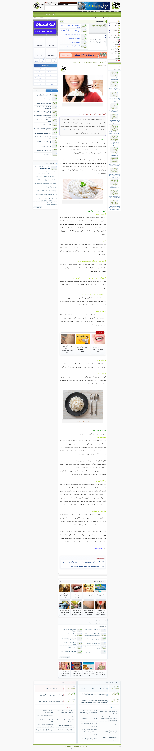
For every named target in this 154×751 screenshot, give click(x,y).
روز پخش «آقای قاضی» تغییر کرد (66, 715)
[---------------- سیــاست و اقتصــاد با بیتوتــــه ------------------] (112, 682)
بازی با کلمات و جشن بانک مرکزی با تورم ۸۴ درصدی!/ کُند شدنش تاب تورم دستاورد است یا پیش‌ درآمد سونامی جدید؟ (94, 701)
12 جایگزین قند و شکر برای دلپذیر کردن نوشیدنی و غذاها (43, 107)
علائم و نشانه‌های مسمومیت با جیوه (92, 652)
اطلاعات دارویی (39, 68)
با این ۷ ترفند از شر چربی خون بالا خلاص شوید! (114, 154)
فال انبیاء (39, 45)
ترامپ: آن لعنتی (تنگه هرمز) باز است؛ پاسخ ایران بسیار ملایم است (109, 731)
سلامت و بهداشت (116, 17)
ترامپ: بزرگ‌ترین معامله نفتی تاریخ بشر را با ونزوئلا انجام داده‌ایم (94, 695)
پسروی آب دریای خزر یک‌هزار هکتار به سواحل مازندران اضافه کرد (89, 739)
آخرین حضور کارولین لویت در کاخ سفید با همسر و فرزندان (94, 688)
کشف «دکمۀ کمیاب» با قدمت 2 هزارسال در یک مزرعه (65, 720)
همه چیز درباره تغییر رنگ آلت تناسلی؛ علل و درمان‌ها (114, 186)
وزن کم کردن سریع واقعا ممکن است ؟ (43, 150)
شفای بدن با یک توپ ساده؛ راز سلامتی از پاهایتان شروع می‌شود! (114, 100)
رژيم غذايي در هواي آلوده (46, 146)
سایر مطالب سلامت (65, 657)
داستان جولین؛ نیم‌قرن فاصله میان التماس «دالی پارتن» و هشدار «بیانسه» (65, 711)
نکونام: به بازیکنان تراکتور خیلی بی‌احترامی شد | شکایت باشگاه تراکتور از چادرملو (44, 729)
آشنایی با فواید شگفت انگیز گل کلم (44, 103)
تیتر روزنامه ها (51, 83)
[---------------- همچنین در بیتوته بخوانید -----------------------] (68, 682)
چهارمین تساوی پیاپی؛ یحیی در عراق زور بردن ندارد (47, 173)
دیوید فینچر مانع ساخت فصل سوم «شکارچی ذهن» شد (46, 711)
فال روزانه (39, 55)
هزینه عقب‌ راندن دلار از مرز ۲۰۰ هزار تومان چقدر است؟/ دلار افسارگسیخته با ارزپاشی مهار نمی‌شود (109, 718)
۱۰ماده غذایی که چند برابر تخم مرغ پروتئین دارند (42, 137)
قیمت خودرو (51, 68)
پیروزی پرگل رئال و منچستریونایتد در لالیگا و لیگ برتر (46, 176)
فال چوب (48, 60)
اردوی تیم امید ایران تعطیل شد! (51, 170)
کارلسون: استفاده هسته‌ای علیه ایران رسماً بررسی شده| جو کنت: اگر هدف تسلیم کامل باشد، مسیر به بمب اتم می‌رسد (89, 732)
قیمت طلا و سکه (51, 71)
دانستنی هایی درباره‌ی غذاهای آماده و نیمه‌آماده (72, 46)
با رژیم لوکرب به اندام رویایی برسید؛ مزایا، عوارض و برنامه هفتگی (42, 116)
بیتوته (65, 129)
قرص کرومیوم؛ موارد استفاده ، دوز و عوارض (68, 634)
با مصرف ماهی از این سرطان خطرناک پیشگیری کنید (92, 630)
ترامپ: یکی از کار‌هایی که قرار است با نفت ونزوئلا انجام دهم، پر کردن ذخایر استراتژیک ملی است (46, 180)
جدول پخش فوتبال (38, 77)
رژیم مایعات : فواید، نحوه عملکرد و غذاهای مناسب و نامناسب (42, 111)
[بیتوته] (38, 9)
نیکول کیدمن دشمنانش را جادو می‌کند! (54, 688)
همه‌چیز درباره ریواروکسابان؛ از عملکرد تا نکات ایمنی (114, 110)
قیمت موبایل (51, 77)
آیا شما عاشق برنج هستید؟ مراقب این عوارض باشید (89, 62)
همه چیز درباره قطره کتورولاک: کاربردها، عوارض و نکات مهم (114, 144)
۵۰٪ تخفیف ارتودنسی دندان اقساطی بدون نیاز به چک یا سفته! (86, 566)
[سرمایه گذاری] (83, 55)
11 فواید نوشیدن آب (47, 99)
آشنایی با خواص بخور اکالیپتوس (93, 643)
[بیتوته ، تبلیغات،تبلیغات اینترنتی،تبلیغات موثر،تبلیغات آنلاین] (61, 6)
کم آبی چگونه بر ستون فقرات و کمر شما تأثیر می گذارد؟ (69, 639)
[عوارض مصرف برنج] (83, 88)
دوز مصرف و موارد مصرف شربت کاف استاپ (92, 647)
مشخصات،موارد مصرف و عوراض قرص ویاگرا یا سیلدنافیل (69, 630)
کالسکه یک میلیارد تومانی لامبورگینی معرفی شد (46, 720)
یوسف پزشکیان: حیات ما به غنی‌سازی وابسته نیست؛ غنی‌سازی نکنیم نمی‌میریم (47, 203)
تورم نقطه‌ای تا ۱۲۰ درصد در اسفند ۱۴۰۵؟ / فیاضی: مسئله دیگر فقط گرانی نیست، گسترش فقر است (46, 199)
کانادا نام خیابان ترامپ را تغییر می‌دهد (109, 724)
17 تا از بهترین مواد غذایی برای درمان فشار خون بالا (70, 26)
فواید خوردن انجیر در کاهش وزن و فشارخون (44, 141)
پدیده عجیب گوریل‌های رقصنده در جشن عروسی (45, 716)
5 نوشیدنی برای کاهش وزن (45, 124)
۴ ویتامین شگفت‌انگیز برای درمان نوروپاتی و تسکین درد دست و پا (114, 122)
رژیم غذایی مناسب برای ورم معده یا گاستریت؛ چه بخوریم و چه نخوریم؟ (44, 94)
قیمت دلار (52, 74)
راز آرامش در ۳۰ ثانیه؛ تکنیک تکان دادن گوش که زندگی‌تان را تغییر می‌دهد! (114, 176)
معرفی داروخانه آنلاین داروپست (69, 647)
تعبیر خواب (36, 60)
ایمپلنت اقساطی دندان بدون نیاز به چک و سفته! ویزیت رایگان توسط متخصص (82, 562)
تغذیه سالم (109, 17)
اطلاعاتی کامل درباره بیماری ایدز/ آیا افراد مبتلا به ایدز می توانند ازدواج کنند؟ (92, 634)
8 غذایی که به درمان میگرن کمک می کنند (43, 133)
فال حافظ (51, 45)
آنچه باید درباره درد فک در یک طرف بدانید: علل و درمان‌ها (114, 197)
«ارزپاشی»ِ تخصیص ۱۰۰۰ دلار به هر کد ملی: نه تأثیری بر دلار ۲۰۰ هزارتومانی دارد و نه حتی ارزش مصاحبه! (88, 712)
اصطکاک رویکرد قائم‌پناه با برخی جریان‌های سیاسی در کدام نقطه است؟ (108, 712)
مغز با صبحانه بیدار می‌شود (46, 154)
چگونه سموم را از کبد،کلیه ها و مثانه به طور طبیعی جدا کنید (42, 129)
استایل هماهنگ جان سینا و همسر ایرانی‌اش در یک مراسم (50, 701)
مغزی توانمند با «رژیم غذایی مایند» (93, 638)
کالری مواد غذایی (38, 74)
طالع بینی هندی (54, 60)
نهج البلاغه (40, 80)
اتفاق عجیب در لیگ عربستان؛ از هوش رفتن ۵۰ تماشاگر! (45, 725)
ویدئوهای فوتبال (39, 71)
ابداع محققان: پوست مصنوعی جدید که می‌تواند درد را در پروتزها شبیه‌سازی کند (46, 186)
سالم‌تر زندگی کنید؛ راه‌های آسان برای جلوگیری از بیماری (114, 89)
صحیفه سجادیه (39, 83)
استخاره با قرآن (51, 55)
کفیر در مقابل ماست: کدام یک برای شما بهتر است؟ (43, 120)
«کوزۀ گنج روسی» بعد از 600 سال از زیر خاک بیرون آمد (46, 183)
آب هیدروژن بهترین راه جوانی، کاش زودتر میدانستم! (71, 30)
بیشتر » (61, 21)
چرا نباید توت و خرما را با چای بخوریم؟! (71, 34)
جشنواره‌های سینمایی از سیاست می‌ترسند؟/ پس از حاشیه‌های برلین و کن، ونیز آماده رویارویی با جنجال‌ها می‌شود (45, 191)
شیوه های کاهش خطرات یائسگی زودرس (69, 643)
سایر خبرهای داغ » (37, 207)
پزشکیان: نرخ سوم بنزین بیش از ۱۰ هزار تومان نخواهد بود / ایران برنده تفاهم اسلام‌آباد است (89, 725)
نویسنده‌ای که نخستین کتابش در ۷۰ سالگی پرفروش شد (50, 695)
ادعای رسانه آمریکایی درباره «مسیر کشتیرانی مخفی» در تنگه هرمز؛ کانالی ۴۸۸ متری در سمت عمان (108, 739)
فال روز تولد (42, 60)
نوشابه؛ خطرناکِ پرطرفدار (74, 38)
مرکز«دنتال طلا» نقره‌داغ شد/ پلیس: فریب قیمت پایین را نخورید (46, 195)
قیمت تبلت (52, 80)
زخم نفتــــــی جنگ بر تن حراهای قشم (89, 718)
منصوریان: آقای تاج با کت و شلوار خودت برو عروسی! (65, 729)
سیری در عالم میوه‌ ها (75, 42)
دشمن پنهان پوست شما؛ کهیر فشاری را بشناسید (114, 78)
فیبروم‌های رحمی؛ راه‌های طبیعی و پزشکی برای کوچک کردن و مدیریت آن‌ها (114, 208)
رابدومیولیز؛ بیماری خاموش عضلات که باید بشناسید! (114, 164)
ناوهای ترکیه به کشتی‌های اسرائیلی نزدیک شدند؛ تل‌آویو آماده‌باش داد (42, 167)
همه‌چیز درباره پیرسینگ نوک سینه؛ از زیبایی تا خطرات (114, 132)
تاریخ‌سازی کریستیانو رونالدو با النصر (66, 725)
